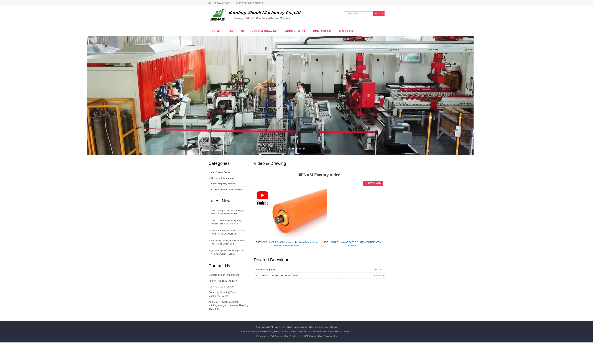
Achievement (295, 31)
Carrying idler (295, 336)
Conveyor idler (262, 336)
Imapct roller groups (265, 269)
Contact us (322, 31)
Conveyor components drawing (226, 189)
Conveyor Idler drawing (222, 178)
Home (216, 31)
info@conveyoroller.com (251, 2)
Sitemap (333, 327)
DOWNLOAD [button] (374, 183)
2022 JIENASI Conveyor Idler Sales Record (277, 275)
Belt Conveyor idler (279, 336)
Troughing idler (330, 336)
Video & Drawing (264, 31)
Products (236, 31)
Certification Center (220, 172)
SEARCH (379, 14)
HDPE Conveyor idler (312, 336)
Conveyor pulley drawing (223, 183)
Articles (346, 31)
